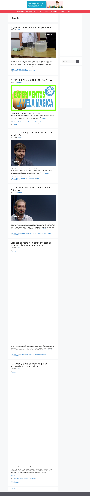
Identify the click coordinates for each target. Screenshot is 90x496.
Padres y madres (32, 176)
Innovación (62, 11)
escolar (16, 70)
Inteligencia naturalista (22, 69)
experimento (35, 123)
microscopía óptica (33, 354)
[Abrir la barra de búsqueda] (80, 11)
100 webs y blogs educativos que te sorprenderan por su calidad (29, 365)
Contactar (69, 11)
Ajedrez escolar (54, 11)
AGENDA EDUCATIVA (16, 352)
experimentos (26, 70)
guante (30, 70)
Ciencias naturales (16, 121)
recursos (45, 479)
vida (38, 178)
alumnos (14, 123)
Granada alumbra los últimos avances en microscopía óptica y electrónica (31, 244)
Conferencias (26, 176)
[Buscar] (77, 61)
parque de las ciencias (41, 354)
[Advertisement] (70, 35)
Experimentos (15, 69)
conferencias (18, 233)
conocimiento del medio (24, 123)
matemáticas (34, 479)
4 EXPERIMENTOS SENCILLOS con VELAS (32, 80)
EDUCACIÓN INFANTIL (19, 11)
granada (26, 354)
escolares (21, 70)
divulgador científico (25, 233)
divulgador (30, 178)
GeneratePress (55, 494)
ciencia (13, 70)
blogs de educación (20, 479)
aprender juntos (15, 178)
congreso (17, 354)
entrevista (34, 178)
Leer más (39, 66)
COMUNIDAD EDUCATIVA (17, 176)
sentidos (43, 233)
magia (34, 70)
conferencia (24, 178)
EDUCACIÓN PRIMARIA (31, 11)
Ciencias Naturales (16, 232)
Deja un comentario (16, 71)
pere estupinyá (37, 233)
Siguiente (17, 489)
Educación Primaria (24, 121)
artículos (14, 479)
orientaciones (40, 479)
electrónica (22, 354)
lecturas (29, 479)
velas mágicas (42, 123)
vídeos (49, 479)
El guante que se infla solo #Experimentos (32, 27)
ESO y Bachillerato (44, 11)
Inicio (10, 11)
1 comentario (14, 124)
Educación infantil (15, 478)
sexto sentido (48, 233)
